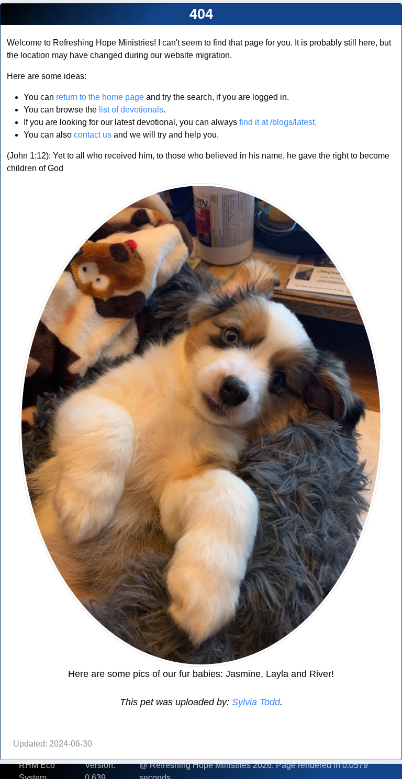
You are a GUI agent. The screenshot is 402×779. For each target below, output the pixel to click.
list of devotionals (131, 109)
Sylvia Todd (254, 702)
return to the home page (100, 97)
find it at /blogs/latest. (278, 122)
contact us (92, 134)
